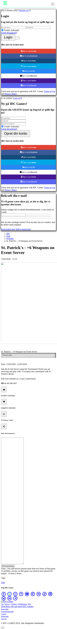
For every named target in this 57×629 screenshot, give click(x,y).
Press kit (3, 619)
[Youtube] (27, 594)
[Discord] (50, 594)
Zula (8, 236)
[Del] (4, 426)
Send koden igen (8, 229)
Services (7, 604)
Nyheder (10, 238)
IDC (8, 234)
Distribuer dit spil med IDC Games (17, 606)
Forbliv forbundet (11, 30)
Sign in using (29, 51)
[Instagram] (15, 594)
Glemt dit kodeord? (9, 33)
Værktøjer (13, 604)
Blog (29, 604)
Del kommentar (8, 566)
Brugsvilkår (4, 609)
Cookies (3, 614)
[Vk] (38, 594)
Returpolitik (4, 616)
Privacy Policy (11, 94)
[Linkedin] (9, 598)
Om (2, 604)
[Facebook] (3, 594)
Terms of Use (49, 91)
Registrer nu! (24, 10)
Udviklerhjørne (22, 604)
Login (8, 37)
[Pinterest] (21, 594)
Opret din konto (15, 133)
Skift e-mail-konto (23, 229)
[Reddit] (3, 598)
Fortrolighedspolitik (7, 612)
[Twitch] (33, 594)
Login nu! (17, 98)
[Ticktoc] (44, 594)
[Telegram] (15, 598)
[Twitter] (9, 594)
